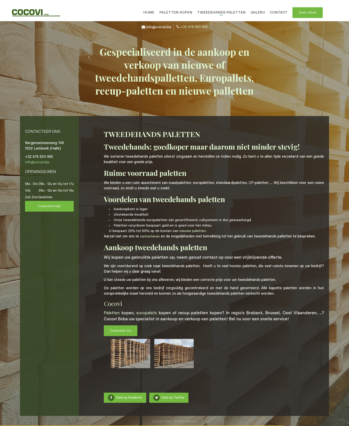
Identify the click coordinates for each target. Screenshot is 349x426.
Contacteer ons (120, 330)
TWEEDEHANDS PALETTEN (221, 13)
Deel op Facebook (128, 397)
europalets (146, 313)
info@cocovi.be (158, 27)
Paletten (112, 313)
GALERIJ (258, 13)
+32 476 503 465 (194, 27)
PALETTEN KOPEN (175, 13)
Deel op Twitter (172, 397)
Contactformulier (49, 206)
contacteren (150, 236)
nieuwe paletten (192, 231)
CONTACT (278, 13)
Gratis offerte (308, 12)
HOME (148, 13)
